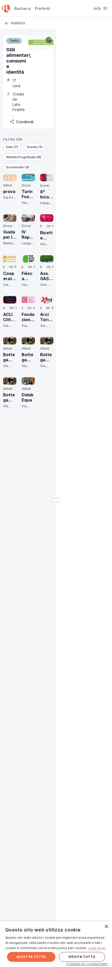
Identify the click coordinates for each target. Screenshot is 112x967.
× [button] (106, 927)
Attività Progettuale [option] (23, 157)
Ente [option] (12, 147)
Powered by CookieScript (87, 964)
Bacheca (22, 8)
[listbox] (28, 157)
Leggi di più (97, 948)
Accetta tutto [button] (31, 957)
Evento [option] (34, 147)
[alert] (56, 944)
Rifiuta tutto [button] (82, 957)
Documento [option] (17, 167)
